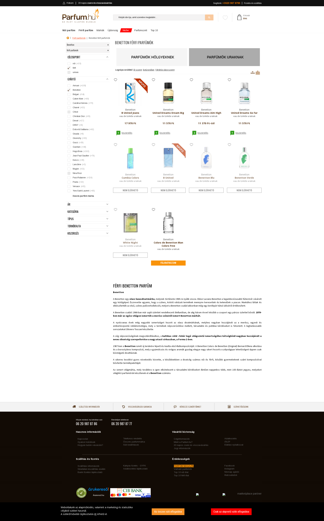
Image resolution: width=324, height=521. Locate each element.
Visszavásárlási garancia (140, 406)
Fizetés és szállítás (253, 3)
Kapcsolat (83, 439)
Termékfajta (74, 226)
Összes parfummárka (134, 441)
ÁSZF (227, 441)
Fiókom (70, 3)
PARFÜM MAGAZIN (184, 466)
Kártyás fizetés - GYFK (134, 465)
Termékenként (258, 72)
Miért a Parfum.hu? (183, 442)
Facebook (229, 465)
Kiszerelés (73, 233)
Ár (69, 204)
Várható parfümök (183, 469)
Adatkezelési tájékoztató (135, 468)
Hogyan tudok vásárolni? (90, 445)
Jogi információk (182, 448)
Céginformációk (182, 439)
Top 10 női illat (181, 472)
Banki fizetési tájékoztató (90, 472)
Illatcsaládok (230, 475)
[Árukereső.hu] (98, 490)
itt (95, 514)
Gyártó (72, 79)
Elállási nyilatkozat (233, 444)
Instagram (229, 468)
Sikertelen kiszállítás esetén (91, 469)
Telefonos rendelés (132, 438)
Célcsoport (74, 57)
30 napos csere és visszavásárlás (191, 445)
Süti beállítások (131, 444)
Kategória (73, 212)
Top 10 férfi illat (181, 475)
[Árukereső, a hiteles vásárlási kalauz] (81, 496)
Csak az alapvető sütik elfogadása (231, 511)
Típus (70, 219)
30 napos (95, 3)
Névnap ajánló (231, 472)
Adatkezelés (230, 438)
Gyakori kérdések (86, 442)
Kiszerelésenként (253, 72)
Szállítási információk (89, 406)
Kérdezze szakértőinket (190, 406)
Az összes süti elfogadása (168, 511)
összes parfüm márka (83, 196)
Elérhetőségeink (240, 406)
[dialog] (162, 511)
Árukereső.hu (98, 495)
